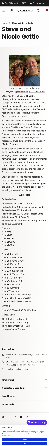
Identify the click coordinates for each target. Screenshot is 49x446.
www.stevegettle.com (28, 88)
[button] (3, 11)
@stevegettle (21, 91)
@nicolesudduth (37, 91)
